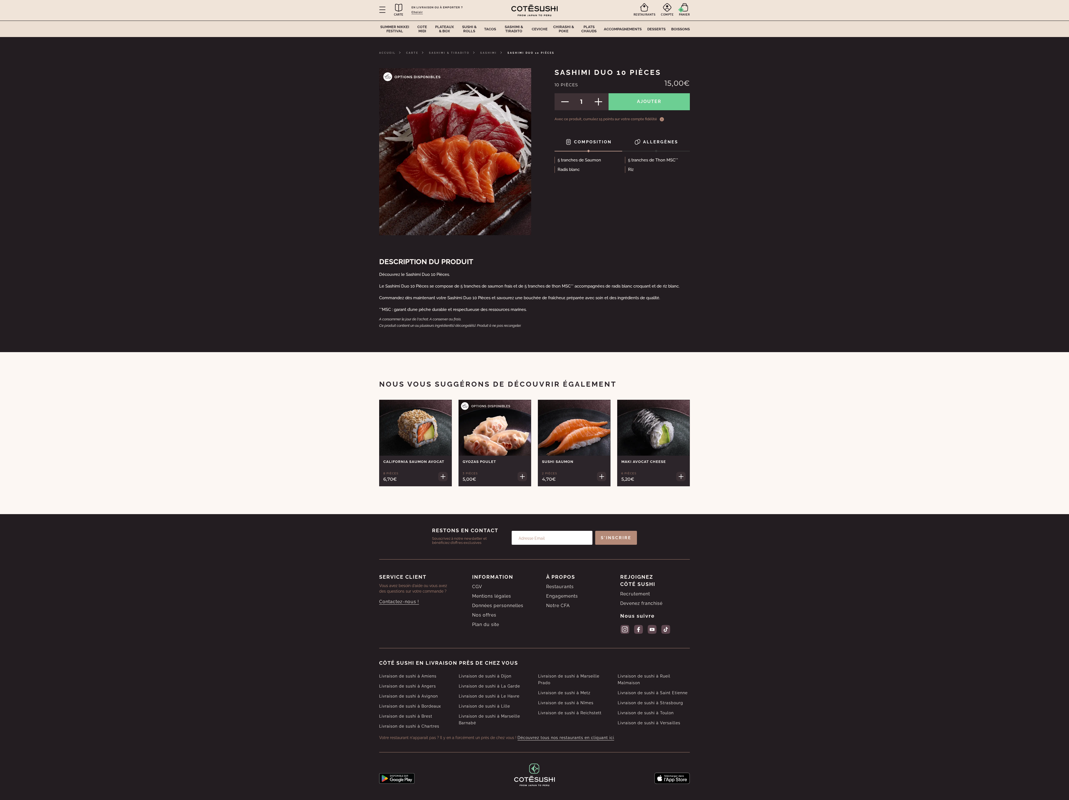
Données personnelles (497, 605)
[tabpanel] (622, 166)
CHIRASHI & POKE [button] (563, 29)
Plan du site (485, 624)
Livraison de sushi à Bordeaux (410, 706)
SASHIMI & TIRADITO (449, 52)
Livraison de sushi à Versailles (649, 723)
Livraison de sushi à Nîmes (566, 703)
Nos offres (484, 615)
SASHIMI (488, 52)
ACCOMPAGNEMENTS (623, 29)
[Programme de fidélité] (662, 119)
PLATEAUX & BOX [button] (444, 29)
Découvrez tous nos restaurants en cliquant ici (566, 737)
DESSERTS (656, 29)
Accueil (387, 52)
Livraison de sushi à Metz (564, 693)
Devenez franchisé (641, 603)
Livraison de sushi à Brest (405, 716)
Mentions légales (491, 596)
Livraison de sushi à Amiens (408, 676)
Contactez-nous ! (399, 601)
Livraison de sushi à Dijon (485, 676)
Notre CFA (558, 605)
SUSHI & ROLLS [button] (469, 29)
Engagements (562, 596)
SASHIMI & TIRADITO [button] (514, 29)
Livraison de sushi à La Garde (489, 686)
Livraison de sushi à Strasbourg (650, 703)
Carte (412, 52)
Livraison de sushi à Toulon (646, 713)
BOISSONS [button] (680, 29)
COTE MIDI (422, 29)
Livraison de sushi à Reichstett (570, 713)
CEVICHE (540, 29)
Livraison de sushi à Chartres (409, 726)
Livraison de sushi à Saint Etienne (653, 693)
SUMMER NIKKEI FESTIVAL (394, 29)
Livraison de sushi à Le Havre (489, 696)
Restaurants (560, 586)
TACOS (490, 29)
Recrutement (635, 594)
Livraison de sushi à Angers (407, 686)
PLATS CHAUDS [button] (589, 29)
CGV (477, 586)
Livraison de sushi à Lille (484, 706)
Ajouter (649, 101)
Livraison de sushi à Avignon (408, 696)
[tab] (588, 142)
